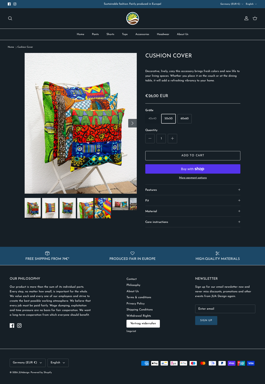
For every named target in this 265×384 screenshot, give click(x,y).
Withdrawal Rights (138, 316)
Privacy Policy (135, 303)
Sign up (206, 320)
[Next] (132, 123)
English (250, 4)
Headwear (163, 34)
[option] (81, 123)
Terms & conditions (138, 297)
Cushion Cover (25, 47)
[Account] (245, 18)
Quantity (151, 130)
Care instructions (156, 222)
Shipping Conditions (139, 309)
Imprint (131, 331)
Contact (131, 279)
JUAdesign (24, 372)
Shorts (110, 34)
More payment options (193, 177)
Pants (95, 34)
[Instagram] (14, 4)
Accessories (142, 34)
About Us (182, 34)
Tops (125, 34)
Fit (147, 200)
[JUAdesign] (132, 18)
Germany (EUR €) (230, 4)
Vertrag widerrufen (143, 323)
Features (151, 190)
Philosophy (133, 285)
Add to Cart (192, 155)
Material (151, 211)
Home (80, 34)
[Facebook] (9, 4)
